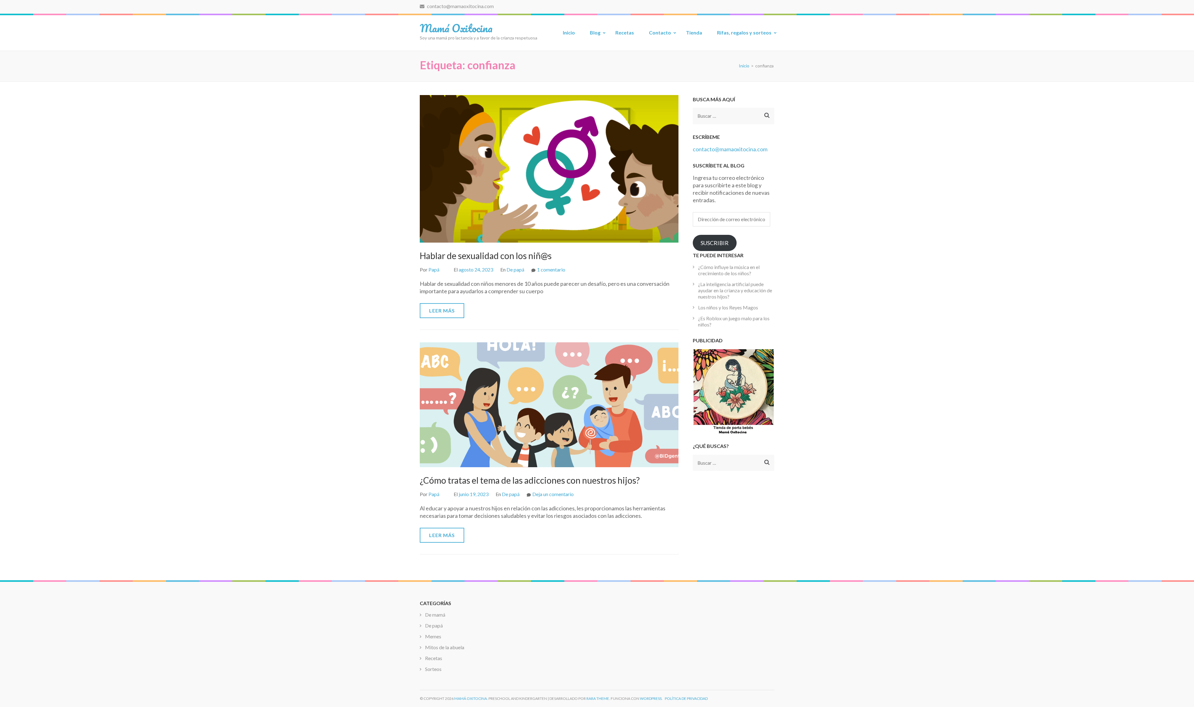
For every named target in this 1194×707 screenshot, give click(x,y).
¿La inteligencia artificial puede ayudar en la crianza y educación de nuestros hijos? (735, 290)
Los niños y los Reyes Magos (728, 307)
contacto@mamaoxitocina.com (460, 6)
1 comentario (551, 269)
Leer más (442, 310)
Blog (595, 32)
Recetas (624, 32)
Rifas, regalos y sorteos (744, 32)
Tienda (694, 32)
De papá (515, 269)
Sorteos (433, 669)
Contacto (660, 32)
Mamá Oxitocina (456, 28)
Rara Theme (597, 698)
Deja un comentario (553, 494)
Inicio (569, 32)
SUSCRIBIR (715, 242)
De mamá (435, 615)
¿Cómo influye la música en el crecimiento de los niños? (729, 270)
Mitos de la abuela (444, 647)
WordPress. (651, 698)
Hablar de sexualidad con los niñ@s (486, 255)
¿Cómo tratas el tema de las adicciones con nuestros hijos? (530, 480)
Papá (433, 269)
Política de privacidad (686, 698)
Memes (433, 636)
